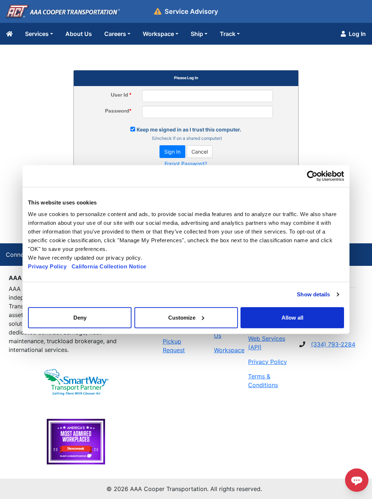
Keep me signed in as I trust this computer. (189, 129)
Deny (79, 317)
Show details (313, 294)
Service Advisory (191, 11)
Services (37, 33)
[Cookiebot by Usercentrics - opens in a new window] (312, 176)
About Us (78, 33)
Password (118, 111)
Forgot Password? (186, 164)
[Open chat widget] (356, 480)
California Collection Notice (111, 266)
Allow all (292, 317)
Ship (197, 33)
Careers (115, 33)
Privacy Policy (47, 266)
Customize (181, 317)
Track (227, 33)
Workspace (158, 33)
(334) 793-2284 (333, 344)
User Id (121, 95)
